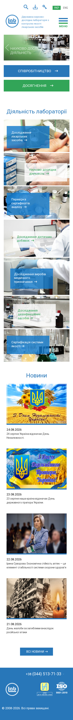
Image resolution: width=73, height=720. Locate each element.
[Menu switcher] (63, 22)
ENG (65, 7)
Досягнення (34, 86)
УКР (56, 7)
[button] (7, 47)
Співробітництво (35, 71)
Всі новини (35, 651)
